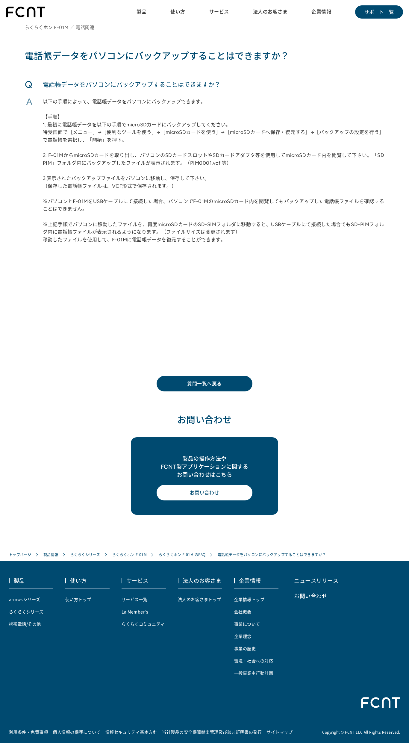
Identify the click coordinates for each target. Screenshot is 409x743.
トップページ (20, 554)
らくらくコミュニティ (143, 624)
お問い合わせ (204, 493)
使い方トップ (78, 599)
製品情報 (50, 554)
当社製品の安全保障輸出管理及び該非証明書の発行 (212, 732)
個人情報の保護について (76, 732)
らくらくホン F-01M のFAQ (182, 554)
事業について (247, 624)
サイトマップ (279, 732)
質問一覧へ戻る (204, 384)
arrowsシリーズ (24, 599)
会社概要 (243, 612)
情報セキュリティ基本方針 (131, 732)
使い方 (177, 12)
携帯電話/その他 (25, 624)
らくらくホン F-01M (129, 554)
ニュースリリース (316, 580)
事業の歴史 (245, 648)
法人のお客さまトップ (199, 599)
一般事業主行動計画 (253, 673)
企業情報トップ (249, 599)
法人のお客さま (270, 12)
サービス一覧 (135, 599)
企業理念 (243, 636)
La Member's (135, 612)
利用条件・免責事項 (28, 732)
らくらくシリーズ (85, 554)
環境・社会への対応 (253, 661)
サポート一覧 (379, 12)
